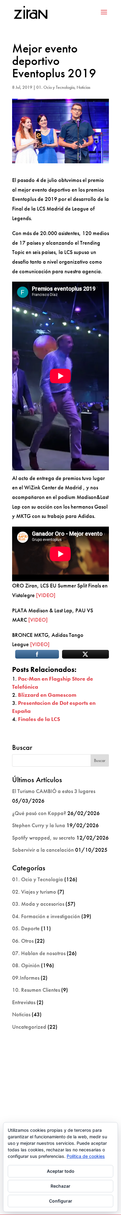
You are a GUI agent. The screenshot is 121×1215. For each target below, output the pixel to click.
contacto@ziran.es (60, 1108)
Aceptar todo (60, 1171)
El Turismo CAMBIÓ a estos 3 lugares (53, 791)
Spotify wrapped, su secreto (43, 837)
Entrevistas (23, 1002)
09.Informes (25, 977)
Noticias (83, 87)
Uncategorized (29, 1026)
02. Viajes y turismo (34, 891)
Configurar (60, 1201)
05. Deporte (26, 928)
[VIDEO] (46, 595)
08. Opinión (26, 965)
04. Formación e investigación (46, 916)
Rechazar (60, 1186)
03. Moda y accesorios (38, 903)
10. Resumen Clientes (36, 989)
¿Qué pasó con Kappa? (39, 813)
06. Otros (23, 940)
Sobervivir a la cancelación (43, 849)
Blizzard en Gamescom (47, 694)
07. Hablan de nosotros (38, 953)
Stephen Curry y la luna (38, 825)
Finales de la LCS (39, 719)
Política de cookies (86, 1156)
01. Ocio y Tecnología (55, 87)
